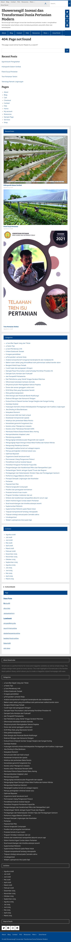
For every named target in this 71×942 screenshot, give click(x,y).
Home (6, 109)
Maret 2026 (10, 548)
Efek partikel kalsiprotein (14, 393)
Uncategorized (11, 517)
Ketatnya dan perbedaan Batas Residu (19, 420)
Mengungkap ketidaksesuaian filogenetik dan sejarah (25, 440)
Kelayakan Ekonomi (13, 412)
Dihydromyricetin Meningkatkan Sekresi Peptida (23, 385)
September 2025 (12, 562)
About (6, 92)
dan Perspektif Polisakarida (15, 376)
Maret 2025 (10, 579)
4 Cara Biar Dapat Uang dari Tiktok (18, 343)
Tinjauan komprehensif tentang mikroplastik (22, 512)
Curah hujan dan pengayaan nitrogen (19, 368)
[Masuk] (46, 4)
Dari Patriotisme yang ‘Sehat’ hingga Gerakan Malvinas (25, 379)
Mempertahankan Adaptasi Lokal (17, 434)
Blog (5, 95)
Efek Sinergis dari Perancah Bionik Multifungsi (22, 396)
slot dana (7, 648)
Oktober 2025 (10, 559)
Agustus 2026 (11, 534)
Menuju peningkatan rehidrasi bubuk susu (21, 451)
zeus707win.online (10, 628)
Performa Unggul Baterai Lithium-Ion (19, 476)
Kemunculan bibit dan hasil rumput (18, 415)
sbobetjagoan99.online (12, 633)
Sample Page (9, 117)
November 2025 (11, 557)
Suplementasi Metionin (14, 506)
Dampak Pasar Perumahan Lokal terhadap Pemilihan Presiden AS (29, 371)
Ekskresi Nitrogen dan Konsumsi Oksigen (20, 398)
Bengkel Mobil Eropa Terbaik (16, 365)
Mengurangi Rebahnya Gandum (17, 445)
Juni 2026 (9, 540)
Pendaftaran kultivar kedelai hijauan (19, 462)
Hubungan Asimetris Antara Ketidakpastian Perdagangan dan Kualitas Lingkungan (35, 407)
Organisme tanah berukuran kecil (18, 456)
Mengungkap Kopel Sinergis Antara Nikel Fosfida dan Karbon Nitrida (30, 443)
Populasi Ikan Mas (12, 484)
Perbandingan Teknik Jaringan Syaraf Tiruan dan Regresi (26, 470)
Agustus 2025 (10, 565)
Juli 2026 (9, 537)
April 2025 (9, 576)
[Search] (69, 4)
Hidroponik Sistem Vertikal (11, 67)
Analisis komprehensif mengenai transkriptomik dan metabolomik (29, 360)
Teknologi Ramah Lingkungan (12, 82)
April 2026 (9, 546)
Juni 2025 (9, 570)
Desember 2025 (11, 554)
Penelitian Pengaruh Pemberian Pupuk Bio (21, 465)
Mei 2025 (9, 573)
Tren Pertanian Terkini (9, 77)
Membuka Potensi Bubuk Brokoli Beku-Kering (22, 432)
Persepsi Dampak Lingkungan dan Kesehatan (22, 478)
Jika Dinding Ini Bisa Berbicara (16, 409)
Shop (6, 122)
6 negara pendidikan (13, 354)
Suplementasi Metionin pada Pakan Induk (21, 509)
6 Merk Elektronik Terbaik (15, 351)
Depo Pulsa (8, 598)
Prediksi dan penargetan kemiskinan (19, 490)
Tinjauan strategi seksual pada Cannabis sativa (22, 514)
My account (8, 111)
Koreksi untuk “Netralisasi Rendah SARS (20, 429)
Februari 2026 (11, 551)
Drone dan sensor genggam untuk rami (20, 387)
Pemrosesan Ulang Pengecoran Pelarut (20, 459)
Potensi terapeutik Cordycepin (17, 487)
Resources (7, 114)
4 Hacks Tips (10, 346)
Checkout (7, 100)
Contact (7, 103)
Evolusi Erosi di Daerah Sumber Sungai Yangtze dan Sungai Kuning (30, 401)
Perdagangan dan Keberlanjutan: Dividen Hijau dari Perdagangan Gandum (33, 473)
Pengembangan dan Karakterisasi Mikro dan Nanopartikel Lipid (28, 467)
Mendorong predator (13, 437)
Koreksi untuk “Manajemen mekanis (18, 426)
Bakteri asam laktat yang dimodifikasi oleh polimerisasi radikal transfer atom (33, 362)
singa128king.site (10, 623)
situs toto (7, 608)
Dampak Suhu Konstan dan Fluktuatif (19, 373)
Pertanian (9, 481)
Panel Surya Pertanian (9, 72)
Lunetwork (8, 618)
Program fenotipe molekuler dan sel (19, 495)
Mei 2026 (9, 543)
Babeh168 (7, 643)
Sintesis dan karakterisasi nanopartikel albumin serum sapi (27, 498)
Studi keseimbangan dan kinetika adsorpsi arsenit (24, 503)
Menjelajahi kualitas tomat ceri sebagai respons (23, 448)
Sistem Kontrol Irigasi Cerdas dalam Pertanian (22, 501)
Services (7, 120)
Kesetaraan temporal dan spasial (17, 418)
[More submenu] (48, 33)
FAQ (5, 106)
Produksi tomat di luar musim (16, 492)
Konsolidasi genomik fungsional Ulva (19, 423)
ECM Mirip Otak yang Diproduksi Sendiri (20, 390)
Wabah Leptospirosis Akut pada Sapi (19, 520)
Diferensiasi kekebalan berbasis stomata (20, 382)
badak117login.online (11, 638)
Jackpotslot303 (9, 613)
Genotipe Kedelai (12, 404)
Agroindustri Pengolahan (11, 62)
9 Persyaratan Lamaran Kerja (16, 357)
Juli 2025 (9, 568)
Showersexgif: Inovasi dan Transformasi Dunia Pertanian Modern (26, 14)
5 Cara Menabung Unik (14, 349)
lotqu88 (7, 603)
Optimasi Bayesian (12, 454)
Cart (5, 97)
